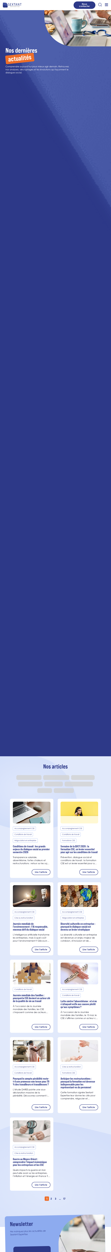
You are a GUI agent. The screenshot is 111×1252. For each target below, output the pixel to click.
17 (64, 1198)
